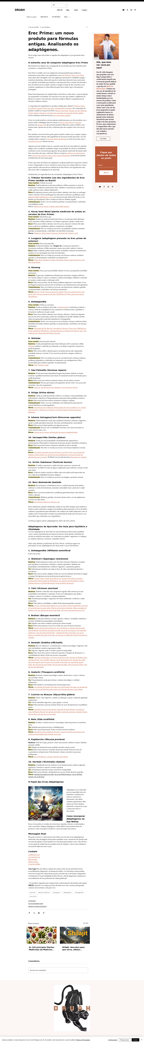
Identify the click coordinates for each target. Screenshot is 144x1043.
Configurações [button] (112, 1040)
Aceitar (135, 1040)
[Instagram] (131, 10)
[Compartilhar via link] (44, 913)
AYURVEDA (56, 17)
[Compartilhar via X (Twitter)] (34, 913)
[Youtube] (123, 10)
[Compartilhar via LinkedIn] (39, 913)
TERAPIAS (44, 17)
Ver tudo (85, 923)
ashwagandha (79, 892)
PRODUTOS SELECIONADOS (37, 906)
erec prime (33, 896)
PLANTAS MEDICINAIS (35, 904)
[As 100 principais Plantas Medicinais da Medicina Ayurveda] (42, 935)
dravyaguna (56, 892)
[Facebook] (127, 10)
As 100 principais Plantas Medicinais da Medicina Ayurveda (41, 948)
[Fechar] (141, 1039)
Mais (66, 17)
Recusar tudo (124, 1040)
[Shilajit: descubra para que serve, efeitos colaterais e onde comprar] (75, 935)
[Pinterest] (135, 10)
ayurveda (32, 892)
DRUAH (20, 10)
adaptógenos (67, 892)
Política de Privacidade (83, 1040)
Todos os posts (31, 17)
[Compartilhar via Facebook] (29, 913)
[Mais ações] (87, 27)
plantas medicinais (44, 892)
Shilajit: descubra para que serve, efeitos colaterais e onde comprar (73, 948)
